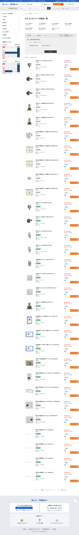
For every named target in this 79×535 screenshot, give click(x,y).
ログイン (23, 4)
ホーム (26, 13)
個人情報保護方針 (45, 529)
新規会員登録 (29, 4)
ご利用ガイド (59, 0)
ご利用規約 (54, 529)
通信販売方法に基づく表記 (34, 529)
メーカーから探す (6, 38)
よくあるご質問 (66, 0)
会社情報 (24, 529)
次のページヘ (64, 489)
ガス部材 (30, 13)
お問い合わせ (74, 0)
